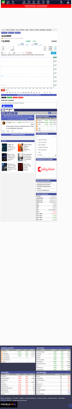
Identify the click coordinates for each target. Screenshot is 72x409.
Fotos (12, 113)
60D (26, 92)
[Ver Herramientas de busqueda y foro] (2, 110)
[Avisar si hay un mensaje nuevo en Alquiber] (49, 113)
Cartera (11, 32)
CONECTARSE (8, 106)
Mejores (5, 113)
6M (23, 92)
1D (39, 92)
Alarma (18, 32)
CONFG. (2, 90)
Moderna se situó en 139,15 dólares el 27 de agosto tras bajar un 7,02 (12, 167)
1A (17, 92)
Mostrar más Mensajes (18, 134)
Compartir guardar (53, 53)
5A (12, 92)
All (7, 92)
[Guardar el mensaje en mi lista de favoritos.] (13, 131)
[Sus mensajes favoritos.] (16, 113)
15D (31, 92)
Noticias (2, 113)
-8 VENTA (15, 97)
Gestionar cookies (52, 398)
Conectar (68, 3)
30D (28, 92)
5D (33, 92)
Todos (6, 109)
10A (10, 92)
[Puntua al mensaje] (4, 131)
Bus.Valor (13, 3)
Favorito (5, 32)
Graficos (9, 113)
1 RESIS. (9, 97)
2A (15, 92)
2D (36, 92)
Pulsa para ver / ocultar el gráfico (28, 95)
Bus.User (61, 3)
